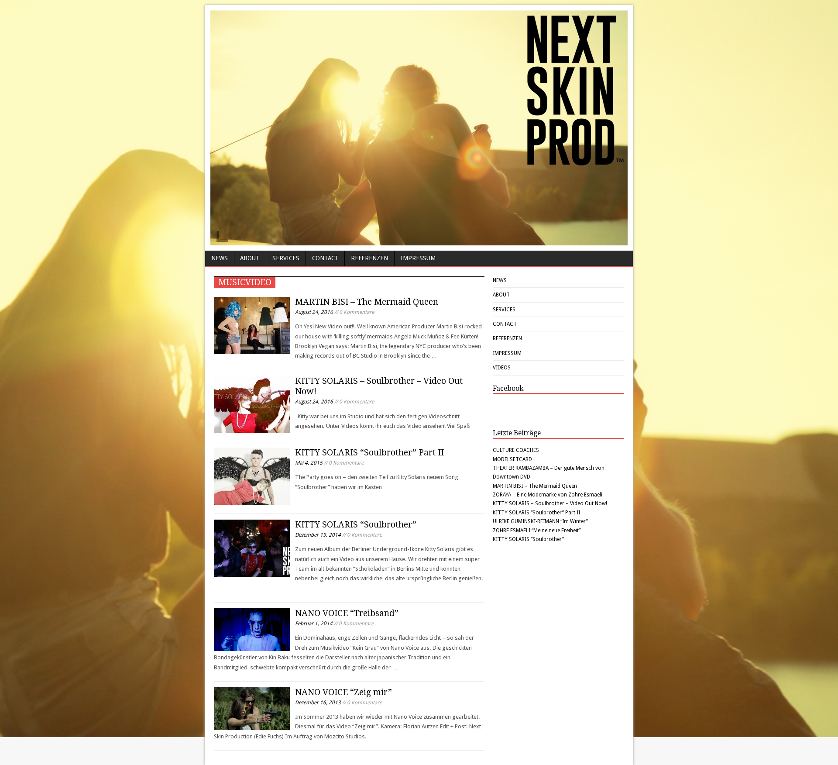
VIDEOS (502, 368)
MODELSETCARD (512, 459)
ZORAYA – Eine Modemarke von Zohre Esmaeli (547, 495)
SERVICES (285, 258)
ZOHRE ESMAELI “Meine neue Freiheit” (536, 530)
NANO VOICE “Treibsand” (346, 613)
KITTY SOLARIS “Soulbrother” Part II (369, 453)
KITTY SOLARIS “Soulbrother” (355, 525)
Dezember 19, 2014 (318, 535)
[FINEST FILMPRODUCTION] (419, 241)
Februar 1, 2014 (314, 623)
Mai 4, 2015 (309, 463)
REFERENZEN (369, 258)
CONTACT (325, 258)
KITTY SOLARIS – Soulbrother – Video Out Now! (550, 503)
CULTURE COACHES (516, 450)
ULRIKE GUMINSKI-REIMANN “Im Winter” (540, 521)
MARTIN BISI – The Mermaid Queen (366, 302)
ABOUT (250, 258)
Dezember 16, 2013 (318, 703)
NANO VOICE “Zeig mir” (343, 692)
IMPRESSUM (418, 258)
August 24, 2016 (314, 312)
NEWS (219, 258)
